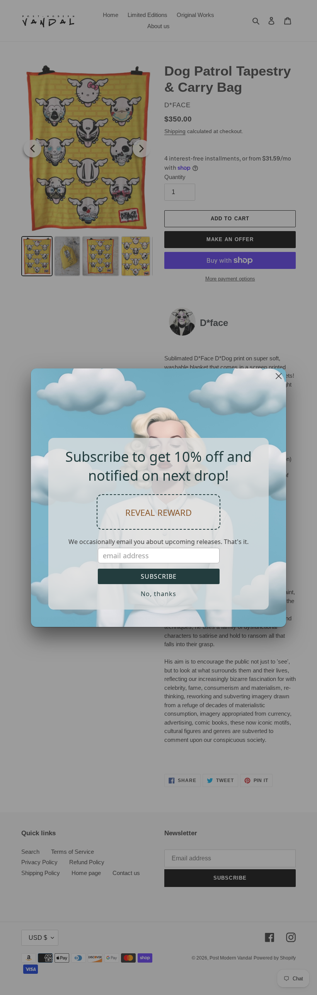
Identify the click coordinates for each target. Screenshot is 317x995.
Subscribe (159, 576)
